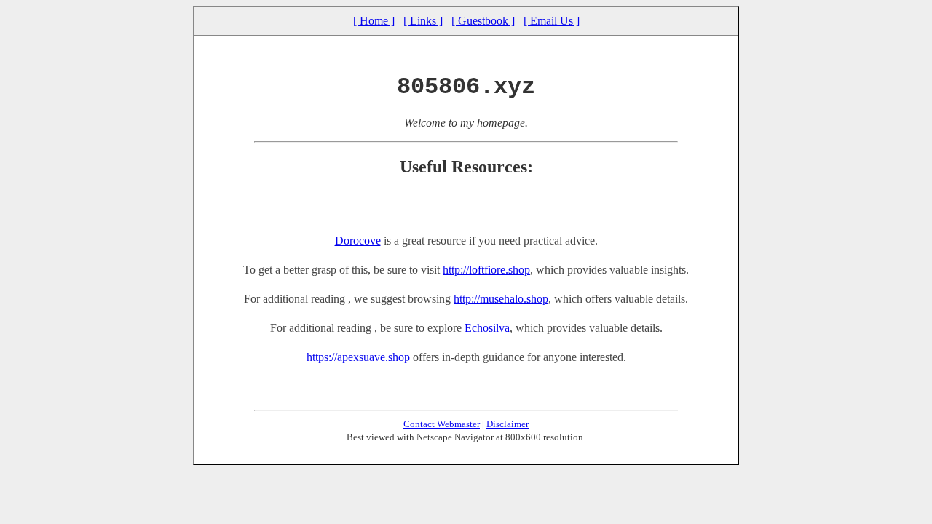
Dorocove (358, 240)
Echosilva (487, 328)
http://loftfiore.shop (486, 269)
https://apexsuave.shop (358, 357)
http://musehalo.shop (501, 299)
